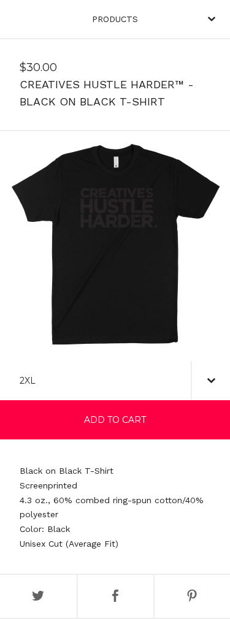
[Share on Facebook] (115, 596)
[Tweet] (38, 596)
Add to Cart (115, 419)
